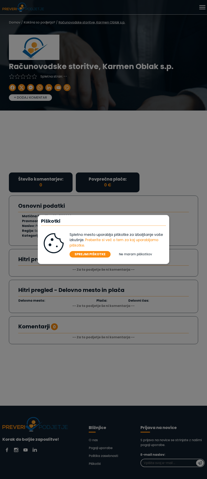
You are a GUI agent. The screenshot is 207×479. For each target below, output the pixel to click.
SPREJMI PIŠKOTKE (90, 254)
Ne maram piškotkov (135, 254)
